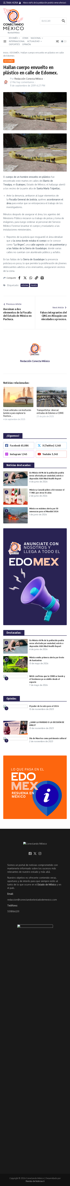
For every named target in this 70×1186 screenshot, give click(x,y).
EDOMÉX (13, 38)
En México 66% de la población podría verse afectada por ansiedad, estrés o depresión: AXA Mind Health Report (46, 476)
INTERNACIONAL (17, 41)
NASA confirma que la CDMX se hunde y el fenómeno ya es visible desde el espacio (47, 679)
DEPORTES (14, 44)
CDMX (25, 38)
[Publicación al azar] (57, 41)
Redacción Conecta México (28, 78)
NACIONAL (36, 38)
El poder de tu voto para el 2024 (44, 706)
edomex (24, 285)
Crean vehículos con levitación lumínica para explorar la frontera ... (17, 413)
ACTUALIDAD (33, 41)
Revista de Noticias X (35, 1181)
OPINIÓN (26, 44)
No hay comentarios (23, 82)
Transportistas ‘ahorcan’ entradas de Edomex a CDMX (50, 411)
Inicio (5, 52)
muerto (34, 285)
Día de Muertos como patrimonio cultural (47, 738)
